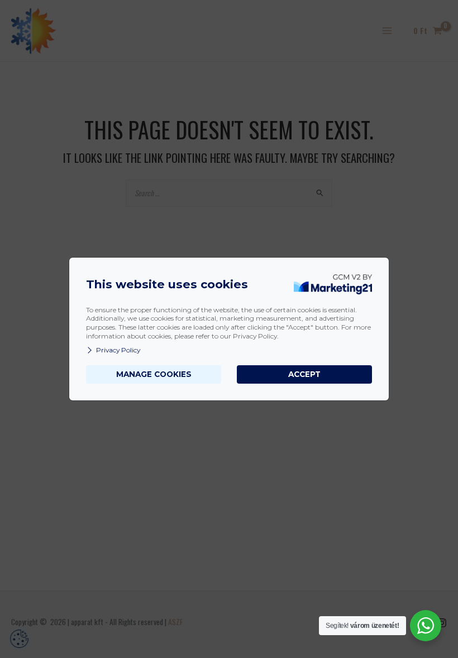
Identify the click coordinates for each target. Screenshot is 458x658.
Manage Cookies (154, 374)
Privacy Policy (118, 350)
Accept (304, 374)
